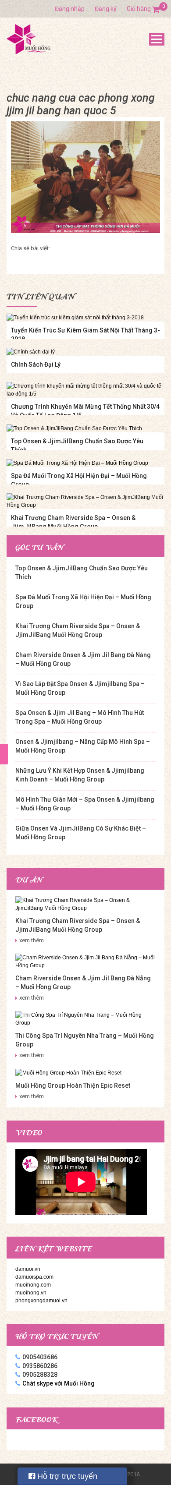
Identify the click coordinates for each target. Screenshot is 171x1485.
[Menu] (156, 39)
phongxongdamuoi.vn (41, 1301)
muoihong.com (33, 1285)
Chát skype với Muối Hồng (58, 1383)
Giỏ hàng (143, 8)
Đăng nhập (70, 8)
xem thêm (31, 940)
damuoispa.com (34, 1277)
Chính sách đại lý (36, 364)
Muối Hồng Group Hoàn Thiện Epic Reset (72, 1085)
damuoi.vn (27, 1269)
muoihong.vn (30, 1293)
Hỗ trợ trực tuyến (66, 1476)
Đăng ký (106, 8)
